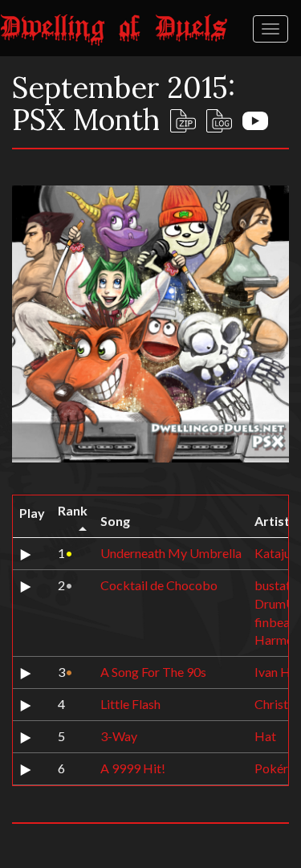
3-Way (118, 736)
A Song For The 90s (153, 671)
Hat (265, 736)
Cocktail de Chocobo (159, 585)
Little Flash (130, 703)
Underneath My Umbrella (171, 552)
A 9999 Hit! (132, 768)
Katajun (275, 552)
